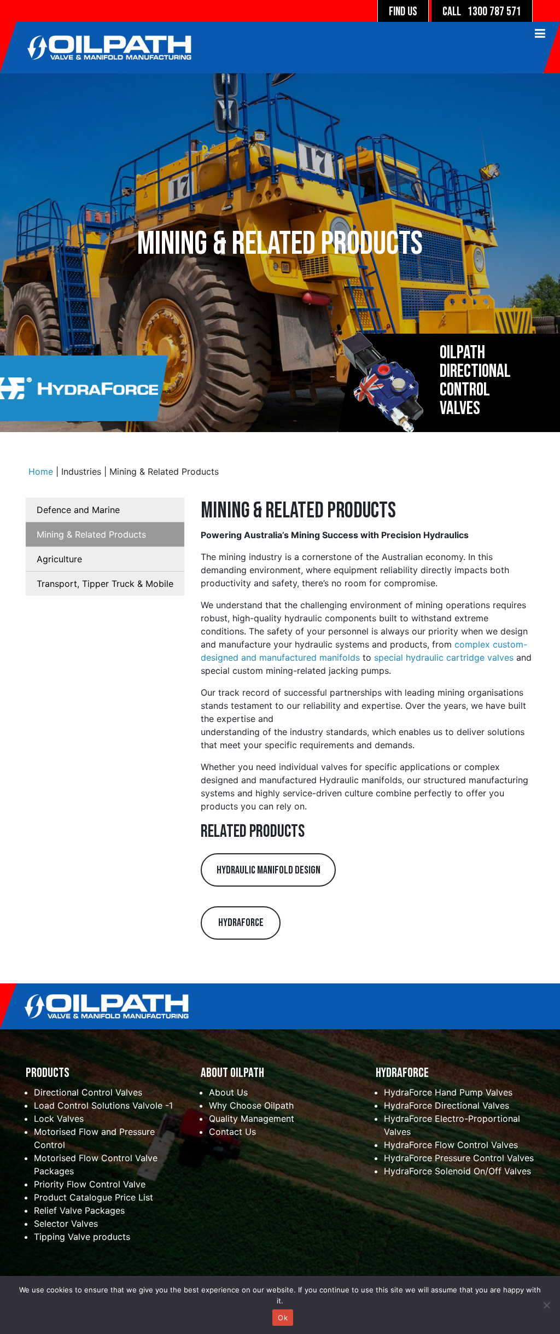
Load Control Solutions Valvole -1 (103, 1105)
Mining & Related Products (91, 534)
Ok (283, 1317)
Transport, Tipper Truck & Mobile (105, 583)
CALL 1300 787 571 (481, 11)
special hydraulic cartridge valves (444, 657)
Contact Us (232, 1131)
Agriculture (59, 559)
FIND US (403, 11)
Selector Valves (66, 1223)
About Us (228, 1092)
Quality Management (251, 1118)
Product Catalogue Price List (93, 1197)
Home (40, 471)
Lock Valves (59, 1118)
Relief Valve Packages (79, 1210)
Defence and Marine (78, 509)
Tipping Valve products (82, 1236)
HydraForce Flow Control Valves (451, 1144)
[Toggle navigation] (210, 52)
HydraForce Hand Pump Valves (448, 1092)
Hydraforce (241, 922)
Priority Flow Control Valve (89, 1184)
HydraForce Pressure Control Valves (459, 1157)
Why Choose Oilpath (251, 1105)
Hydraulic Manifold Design (268, 870)
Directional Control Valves (88, 1092)
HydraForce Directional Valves (446, 1105)
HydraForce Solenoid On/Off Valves (457, 1171)
